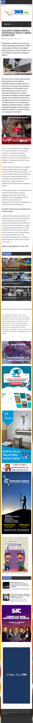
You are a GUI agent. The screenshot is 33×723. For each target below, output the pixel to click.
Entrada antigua (26, 309)
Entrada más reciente (9, 309)
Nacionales (18, 38)
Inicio (18, 309)
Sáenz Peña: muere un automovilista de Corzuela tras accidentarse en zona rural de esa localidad (19, 584)
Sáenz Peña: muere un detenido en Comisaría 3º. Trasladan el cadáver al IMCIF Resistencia (20, 596)
